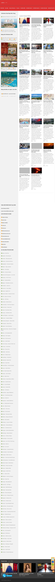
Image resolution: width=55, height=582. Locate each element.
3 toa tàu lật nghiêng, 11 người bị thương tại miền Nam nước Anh (48, 126)
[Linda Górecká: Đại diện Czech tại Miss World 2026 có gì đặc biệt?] (36, 21)
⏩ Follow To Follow (4, 217)
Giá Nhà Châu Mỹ (44, 8)
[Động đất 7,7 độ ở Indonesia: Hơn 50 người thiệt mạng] (36, 46)
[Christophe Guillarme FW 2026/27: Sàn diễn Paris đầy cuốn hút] (24, 21)
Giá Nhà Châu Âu (36, 8)
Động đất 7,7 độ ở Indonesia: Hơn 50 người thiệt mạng (36, 51)
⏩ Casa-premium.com (5, 236)
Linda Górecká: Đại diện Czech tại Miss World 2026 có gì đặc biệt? (36, 25)
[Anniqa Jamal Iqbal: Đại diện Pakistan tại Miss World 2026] (24, 170)
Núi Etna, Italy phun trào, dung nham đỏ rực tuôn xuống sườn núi (35, 126)
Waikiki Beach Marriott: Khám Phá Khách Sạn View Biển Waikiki (48, 77)
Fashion (17, 8)
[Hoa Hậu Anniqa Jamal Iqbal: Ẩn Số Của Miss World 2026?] (36, 146)
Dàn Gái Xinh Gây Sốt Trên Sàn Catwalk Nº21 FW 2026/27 (48, 25)
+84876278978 (9, 575)
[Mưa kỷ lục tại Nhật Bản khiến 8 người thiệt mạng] (48, 97)
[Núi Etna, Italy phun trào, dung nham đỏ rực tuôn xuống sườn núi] (36, 121)
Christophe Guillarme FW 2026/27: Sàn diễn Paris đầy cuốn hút (24, 25)
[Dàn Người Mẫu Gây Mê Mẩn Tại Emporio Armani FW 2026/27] (24, 46)
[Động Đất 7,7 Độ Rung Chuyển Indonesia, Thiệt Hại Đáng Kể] (24, 97)
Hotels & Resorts (12, 8)
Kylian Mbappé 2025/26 (5, 208)
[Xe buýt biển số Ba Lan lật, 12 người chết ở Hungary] (24, 72)
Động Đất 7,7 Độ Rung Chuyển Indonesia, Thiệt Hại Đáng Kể (24, 101)
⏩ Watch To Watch (4, 222)
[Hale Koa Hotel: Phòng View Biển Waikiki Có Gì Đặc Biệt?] (36, 97)
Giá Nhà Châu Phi (51, 8)
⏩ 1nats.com (3, 225)
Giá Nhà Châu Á (29, 8)
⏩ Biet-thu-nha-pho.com (5, 230)
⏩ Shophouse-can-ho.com (5, 233)
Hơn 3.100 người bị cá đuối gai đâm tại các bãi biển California (24, 151)
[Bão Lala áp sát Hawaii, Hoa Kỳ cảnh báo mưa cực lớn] (36, 72)
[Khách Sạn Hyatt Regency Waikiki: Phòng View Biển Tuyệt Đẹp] (24, 121)
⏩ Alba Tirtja (3, 244)
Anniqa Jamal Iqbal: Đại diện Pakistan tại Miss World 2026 (24, 175)
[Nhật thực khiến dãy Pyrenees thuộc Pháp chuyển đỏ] (48, 146)
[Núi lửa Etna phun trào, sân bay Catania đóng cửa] (36, 170)
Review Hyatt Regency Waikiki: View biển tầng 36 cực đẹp (48, 51)
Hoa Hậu (6, 8)
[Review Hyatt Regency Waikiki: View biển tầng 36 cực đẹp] (48, 46)
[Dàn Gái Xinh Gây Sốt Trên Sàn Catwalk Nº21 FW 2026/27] (48, 21)
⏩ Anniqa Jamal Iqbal (5, 241)
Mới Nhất (2, 8)
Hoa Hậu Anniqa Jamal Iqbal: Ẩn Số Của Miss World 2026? (35, 151)
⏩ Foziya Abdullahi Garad (5, 238)
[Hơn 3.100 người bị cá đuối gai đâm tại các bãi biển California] (24, 146)
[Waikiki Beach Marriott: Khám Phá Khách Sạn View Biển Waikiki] (48, 72)
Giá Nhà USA (23, 8)
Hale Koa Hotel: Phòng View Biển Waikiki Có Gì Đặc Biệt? (36, 101)
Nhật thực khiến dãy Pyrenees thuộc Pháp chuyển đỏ (47, 151)
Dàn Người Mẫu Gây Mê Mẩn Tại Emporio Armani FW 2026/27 (24, 51)
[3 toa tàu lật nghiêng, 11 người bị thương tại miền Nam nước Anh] (48, 121)
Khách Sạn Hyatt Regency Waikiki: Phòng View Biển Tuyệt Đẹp (24, 126)
